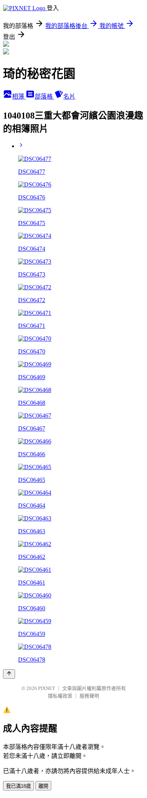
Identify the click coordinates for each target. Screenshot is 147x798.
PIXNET (46, 688)
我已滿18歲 (18, 786)
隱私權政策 (60, 696)
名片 (69, 96)
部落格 (44, 96)
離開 (43, 786)
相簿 (19, 96)
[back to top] (9, 674)
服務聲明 (89, 696)
